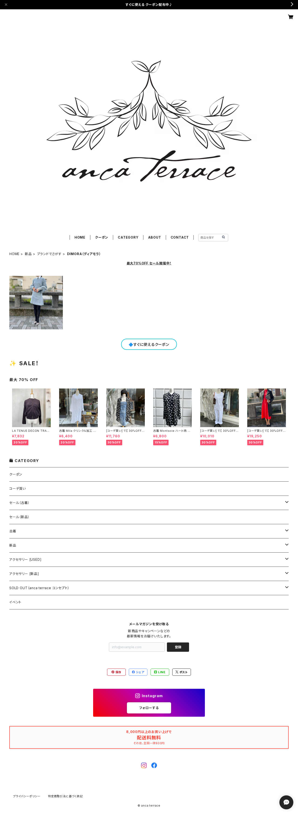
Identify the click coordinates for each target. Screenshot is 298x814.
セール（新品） (19, 517)
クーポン (101, 237)
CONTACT (180, 237)
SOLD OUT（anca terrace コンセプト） (39, 588)
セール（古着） (19, 503)
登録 (178, 647)
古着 (12, 531)
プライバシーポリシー (27, 796)
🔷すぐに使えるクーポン (149, 344)
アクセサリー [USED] (25, 559)
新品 (28, 254)
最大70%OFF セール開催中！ (149, 263)
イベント (15, 602)
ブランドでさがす (49, 254)
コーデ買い (17, 488)
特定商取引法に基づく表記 (65, 796)
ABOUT (154, 237)
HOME (79, 237)
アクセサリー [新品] (24, 574)
